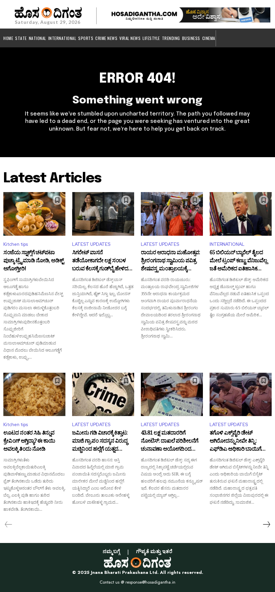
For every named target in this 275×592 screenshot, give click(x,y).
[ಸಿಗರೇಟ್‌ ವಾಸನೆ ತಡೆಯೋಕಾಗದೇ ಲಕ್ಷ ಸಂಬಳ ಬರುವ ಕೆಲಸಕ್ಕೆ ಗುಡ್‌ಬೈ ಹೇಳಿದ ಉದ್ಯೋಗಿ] (103, 214)
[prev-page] (8, 524)
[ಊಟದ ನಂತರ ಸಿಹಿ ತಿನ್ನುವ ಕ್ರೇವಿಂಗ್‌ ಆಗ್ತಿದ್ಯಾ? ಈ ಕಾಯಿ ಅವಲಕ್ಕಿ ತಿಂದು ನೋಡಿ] (34, 394)
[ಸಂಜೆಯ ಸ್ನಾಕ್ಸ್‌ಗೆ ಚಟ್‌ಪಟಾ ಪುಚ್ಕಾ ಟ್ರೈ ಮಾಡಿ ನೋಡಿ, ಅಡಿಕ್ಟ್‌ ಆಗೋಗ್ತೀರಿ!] (34, 214)
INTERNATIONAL (227, 244)
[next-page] (266, 524)
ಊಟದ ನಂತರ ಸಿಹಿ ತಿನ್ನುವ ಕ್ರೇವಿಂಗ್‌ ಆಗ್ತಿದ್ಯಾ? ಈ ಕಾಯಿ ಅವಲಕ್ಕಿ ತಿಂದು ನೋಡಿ (29, 441)
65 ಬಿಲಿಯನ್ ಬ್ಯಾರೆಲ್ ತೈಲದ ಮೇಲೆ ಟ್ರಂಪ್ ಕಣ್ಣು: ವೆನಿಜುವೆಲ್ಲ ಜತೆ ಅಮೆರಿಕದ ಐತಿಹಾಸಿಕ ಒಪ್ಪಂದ (238, 261)
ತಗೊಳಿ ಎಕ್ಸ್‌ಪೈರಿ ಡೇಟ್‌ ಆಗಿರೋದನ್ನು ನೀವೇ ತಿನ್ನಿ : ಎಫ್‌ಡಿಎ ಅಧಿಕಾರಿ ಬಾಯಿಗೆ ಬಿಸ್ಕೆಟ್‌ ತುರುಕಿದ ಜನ (235, 441)
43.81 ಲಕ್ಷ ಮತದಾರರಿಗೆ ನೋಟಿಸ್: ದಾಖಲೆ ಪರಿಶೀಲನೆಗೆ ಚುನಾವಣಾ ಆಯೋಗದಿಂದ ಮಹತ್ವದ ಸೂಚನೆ (169, 441)
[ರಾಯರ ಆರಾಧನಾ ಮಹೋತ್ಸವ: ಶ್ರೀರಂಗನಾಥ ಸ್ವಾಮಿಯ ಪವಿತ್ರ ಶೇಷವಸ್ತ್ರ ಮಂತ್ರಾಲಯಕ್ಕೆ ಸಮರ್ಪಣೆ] (172, 214)
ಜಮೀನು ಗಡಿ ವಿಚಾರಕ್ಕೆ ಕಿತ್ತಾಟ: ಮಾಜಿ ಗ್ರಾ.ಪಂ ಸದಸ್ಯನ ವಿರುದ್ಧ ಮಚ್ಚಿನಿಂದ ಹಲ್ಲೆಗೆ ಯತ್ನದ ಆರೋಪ (99, 441)
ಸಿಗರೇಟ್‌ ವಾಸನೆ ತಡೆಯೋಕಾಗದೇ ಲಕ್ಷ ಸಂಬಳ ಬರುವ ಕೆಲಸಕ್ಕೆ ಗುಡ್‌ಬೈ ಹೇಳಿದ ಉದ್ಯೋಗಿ (100, 261)
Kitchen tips (15, 244)
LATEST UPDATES (91, 244)
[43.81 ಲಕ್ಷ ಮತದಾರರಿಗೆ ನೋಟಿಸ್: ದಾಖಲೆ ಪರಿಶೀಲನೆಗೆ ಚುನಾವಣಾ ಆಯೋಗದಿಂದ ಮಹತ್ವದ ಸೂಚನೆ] (172, 394)
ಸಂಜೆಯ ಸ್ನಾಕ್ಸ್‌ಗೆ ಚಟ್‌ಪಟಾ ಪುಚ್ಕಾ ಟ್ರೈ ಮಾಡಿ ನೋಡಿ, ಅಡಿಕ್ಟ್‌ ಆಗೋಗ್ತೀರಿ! (33, 261)
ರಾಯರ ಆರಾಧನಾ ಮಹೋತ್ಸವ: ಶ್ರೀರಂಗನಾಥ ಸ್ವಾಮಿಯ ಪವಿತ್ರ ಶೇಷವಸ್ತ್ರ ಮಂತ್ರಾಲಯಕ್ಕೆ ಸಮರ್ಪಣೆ (170, 261)
